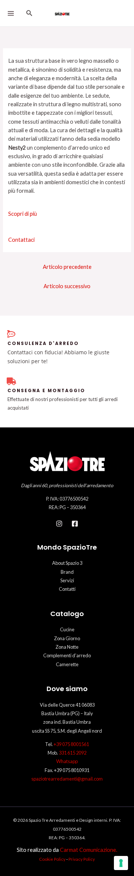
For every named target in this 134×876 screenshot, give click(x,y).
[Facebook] (74, 523)
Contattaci (21, 240)
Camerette (67, 664)
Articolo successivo (67, 286)
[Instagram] (59, 523)
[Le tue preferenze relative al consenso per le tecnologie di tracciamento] (121, 863)
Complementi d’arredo (67, 655)
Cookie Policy (52, 859)
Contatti (67, 589)
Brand (67, 572)
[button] (29, 13)
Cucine (67, 629)
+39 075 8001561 (71, 744)
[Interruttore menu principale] (11, 13)
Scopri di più (22, 214)
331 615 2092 (72, 753)
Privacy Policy (81, 859)
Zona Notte (67, 647)
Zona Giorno (67, 638)
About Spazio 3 (67, 563)
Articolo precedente (67, 267)
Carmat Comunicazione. (88, 850)
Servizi (67, 580)
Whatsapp (67, 761)
